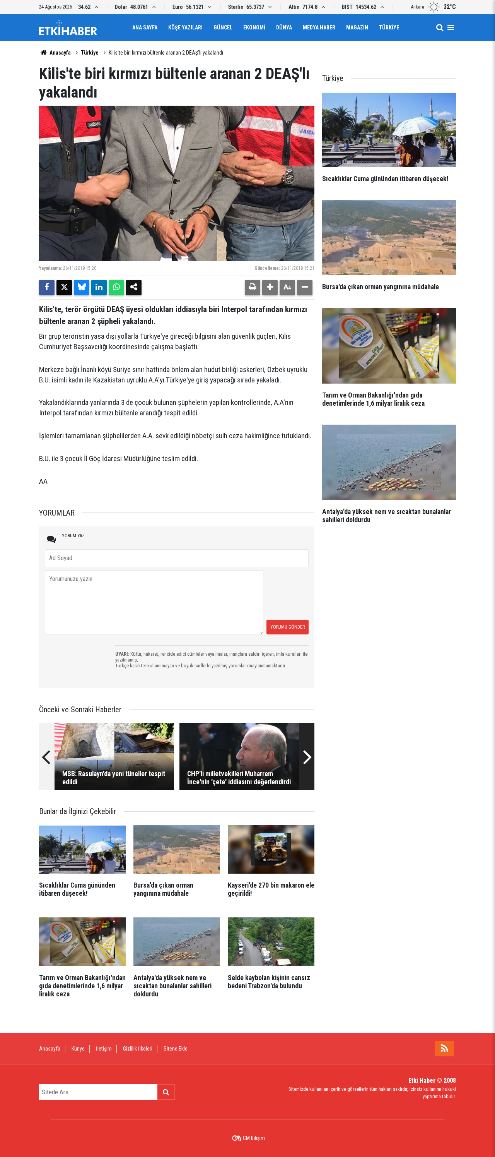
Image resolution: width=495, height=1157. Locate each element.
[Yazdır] (252, 287)
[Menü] (450, 27)
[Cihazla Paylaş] (134, 287)
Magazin (357, 27)
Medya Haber (319, 27)
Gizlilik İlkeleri (137, 1049)
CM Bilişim (254, 1138)
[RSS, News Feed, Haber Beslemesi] (444, 1048)
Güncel (222, 27)
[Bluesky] (81, 287)
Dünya (284, 27)
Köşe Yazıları (185, 27)
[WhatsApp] (116, 287)
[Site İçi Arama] (439, 27)
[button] (270, 287)
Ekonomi (254, 27)
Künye (78, 1049)
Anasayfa (59, 53)
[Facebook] (47, 287)
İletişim (104, 1049)
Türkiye (389, 27)
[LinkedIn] (99, 287)
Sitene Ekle (176, 1049)
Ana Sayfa (144, 27)
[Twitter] (64, 287)
